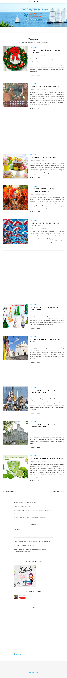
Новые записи (57, 491)
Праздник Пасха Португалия (43, 157)
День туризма (18, 514)
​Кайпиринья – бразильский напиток (47, 458)
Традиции (33, 47)
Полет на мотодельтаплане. (22, 506)
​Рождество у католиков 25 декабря (46, 86)
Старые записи (10, 491)
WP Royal (42, 667)
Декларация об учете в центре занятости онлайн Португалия (32, 510)
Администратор (36, 56)
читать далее (35, 75)
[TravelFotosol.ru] (33, 14)
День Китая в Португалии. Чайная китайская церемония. (30, 517)
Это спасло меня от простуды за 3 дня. (25, 502)
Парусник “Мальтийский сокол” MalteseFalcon (36, 541)
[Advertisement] (33, 124)
